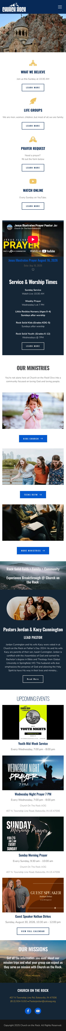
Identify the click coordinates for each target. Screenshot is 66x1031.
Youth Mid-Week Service (33, 743)
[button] (60, 7)
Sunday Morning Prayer (33, 855)
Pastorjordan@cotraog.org (42, 1001)
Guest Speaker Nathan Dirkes (33, 916)
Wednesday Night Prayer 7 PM (33, 794)
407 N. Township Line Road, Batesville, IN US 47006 (33, 810)
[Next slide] (58, 33)
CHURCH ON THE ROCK (33, 990)
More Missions (33, 975)
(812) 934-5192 (18, 1001)
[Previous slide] (8, 33)
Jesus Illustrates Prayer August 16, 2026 (33, 260)
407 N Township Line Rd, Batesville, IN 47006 (33, 997)
